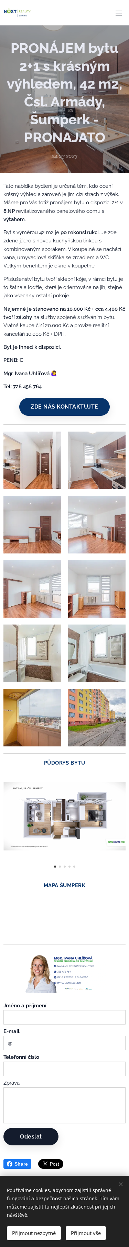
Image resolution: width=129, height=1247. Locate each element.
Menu (119, 13)
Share (21, 1164)
